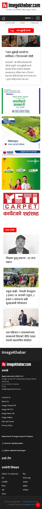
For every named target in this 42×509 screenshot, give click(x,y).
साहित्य (25, 486)
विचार (4, 486)
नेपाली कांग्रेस (35, 23)
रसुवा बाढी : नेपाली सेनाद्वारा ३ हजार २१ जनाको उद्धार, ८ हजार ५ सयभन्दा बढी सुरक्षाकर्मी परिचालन (20, 297)
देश (3, 478)
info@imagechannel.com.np (11, 389)
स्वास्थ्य (25, 482)
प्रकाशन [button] (28, 18)
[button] (38, 18)
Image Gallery (7, 417)
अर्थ (3, 490)
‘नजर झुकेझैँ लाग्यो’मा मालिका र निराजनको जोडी (19, 54)
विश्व (24, 474)
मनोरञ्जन (25, 490)
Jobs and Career (8, 421)
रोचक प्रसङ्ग (27, 478)
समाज (4, 494)
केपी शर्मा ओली (10, 23)
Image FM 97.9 (7, 409)
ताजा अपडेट (10, 230)
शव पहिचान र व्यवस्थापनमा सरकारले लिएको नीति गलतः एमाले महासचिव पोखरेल (21, 336)
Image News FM (8, 413)
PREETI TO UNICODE (10, 474)
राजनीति (4, 482)
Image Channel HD (9, 405)
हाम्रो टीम (6, 458)
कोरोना (23, 23)
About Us (5, 401)
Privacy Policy (7, 425)
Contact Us (6, 397)
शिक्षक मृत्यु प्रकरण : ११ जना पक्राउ (20, 260)
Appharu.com (30, 504)
